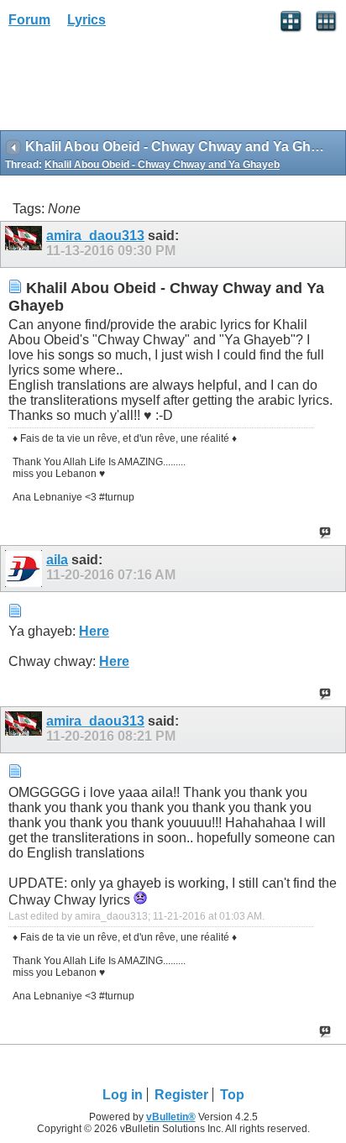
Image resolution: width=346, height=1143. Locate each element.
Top (232, 1095)
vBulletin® (171, 1117)
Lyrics (86, 20)
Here (94, 631)
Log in (122, 1095)
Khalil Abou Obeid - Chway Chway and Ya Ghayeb (162, 164)
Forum (29, 20)
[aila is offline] (25, 568)
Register (181, 1095)
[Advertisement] (134, 85)
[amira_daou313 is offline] (25, 244)
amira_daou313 (95, 235)
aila (57, 560)
